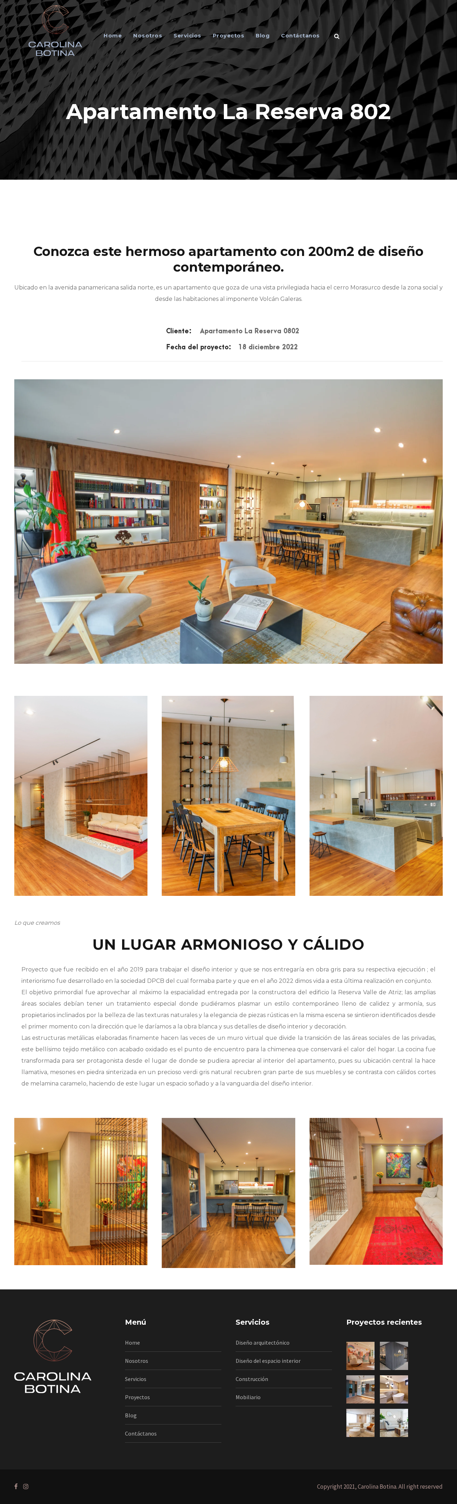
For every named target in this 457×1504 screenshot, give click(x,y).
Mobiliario (248, 1397)
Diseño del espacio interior (268, 1360)
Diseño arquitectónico (263, 1342)
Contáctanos (300, 35)
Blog (263, 35)
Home (113, 35)
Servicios (187, 35)
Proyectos (229, 35)
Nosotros (147, 35)
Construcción (252, 1378)
